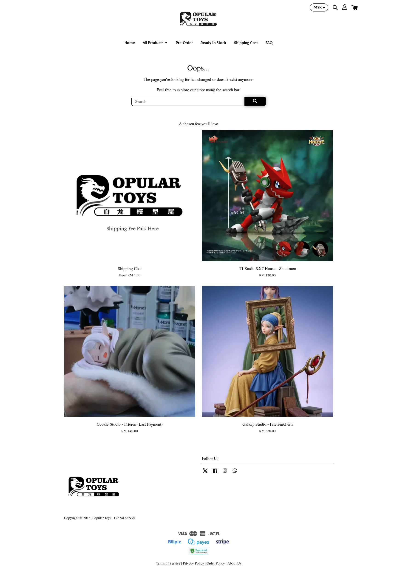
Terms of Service (168, 563)
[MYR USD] (319, 7)
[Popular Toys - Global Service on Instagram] (225, 472)
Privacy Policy (193, 563)
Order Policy (216, 563)
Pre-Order (184, 43)
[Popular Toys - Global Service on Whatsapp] (235, 472)
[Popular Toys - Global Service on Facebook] (215, 472)
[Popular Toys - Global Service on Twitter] (205, 472)
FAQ (269, 43)
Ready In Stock (213, 43)
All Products (153, 43)
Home (130, 43)
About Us (234, 563)
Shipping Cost (246, 43)
